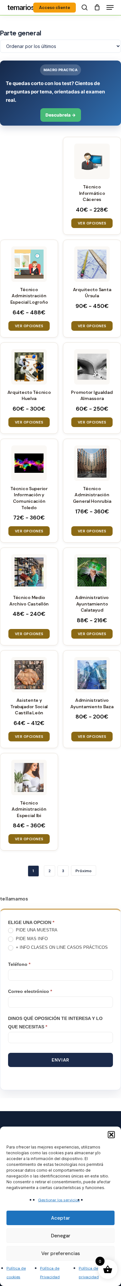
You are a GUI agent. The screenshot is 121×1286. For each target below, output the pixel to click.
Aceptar (60, 1218)
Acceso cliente (54, 7)
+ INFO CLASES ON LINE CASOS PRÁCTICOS (61, 947)
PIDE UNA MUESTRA (36, 930)
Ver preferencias (60, 1253)
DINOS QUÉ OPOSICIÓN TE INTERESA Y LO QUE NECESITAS (55, 1022)
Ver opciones (92, 223)
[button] (111, 1134)
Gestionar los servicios (59, 1200)
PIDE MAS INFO (31, 938)
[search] (84, 7)
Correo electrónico (30, 991)
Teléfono (19, 964)
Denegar (60, 1236)
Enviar (60, 1060)
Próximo (84, 870)
